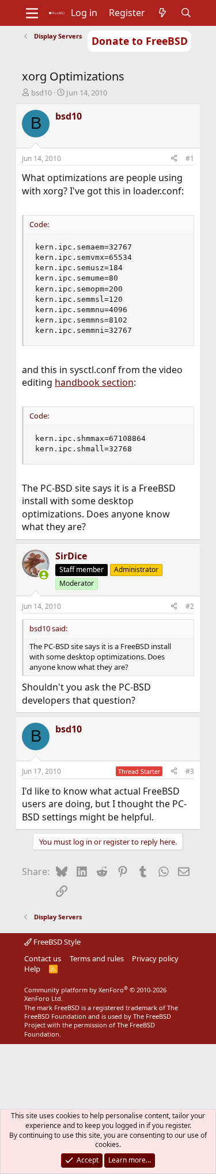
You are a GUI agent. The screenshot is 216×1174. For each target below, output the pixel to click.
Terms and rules (97, 958)
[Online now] (44, 575)
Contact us (42, 958)
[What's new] (163, 13)
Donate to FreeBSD (140, 41)
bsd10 (41, 92)
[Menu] (32, 13)
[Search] (186, 13)
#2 (189, 606)
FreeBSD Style (56, 942)
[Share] (173, 159)
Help (32, 969)
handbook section (94, 382)
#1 (189, 158)
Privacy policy (155, 958)
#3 (189, 771)
